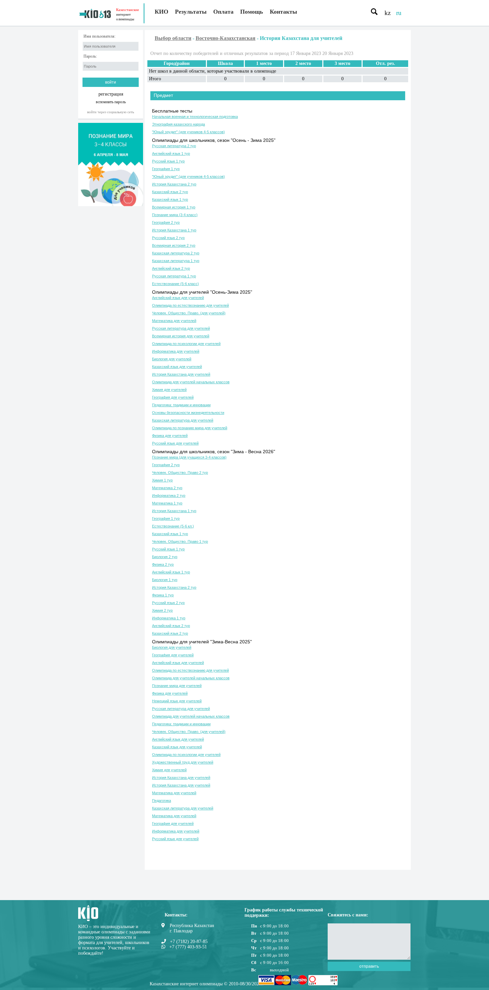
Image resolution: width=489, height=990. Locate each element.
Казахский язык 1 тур (170, 199)
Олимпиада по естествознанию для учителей (190, 305)
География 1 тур (166, 169)
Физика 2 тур (163, 564)
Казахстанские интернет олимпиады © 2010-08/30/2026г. (207, 983)
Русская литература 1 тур (174, 276)
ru (399, 12)
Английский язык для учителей (178, 298)
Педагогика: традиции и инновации (181, 405)
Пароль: (90, 56)
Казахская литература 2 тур (175, 253)
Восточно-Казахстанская (225, 38)
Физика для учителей (170, 436)
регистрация (110, 94)
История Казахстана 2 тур (174, 184)
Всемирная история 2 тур (173, 245)
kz (388, 12)
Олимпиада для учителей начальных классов (191, 382)
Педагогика (161, 801)
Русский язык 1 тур (168, 161)
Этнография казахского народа (178, 124)
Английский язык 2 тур (171, 268)
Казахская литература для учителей (182, 420)
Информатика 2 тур (168, 495)
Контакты (283, 11)
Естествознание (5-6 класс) (175, 284)
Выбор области (173, 38)
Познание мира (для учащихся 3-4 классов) (189, 457)
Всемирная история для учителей (180, 336)
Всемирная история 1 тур (173, 207)
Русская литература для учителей (181, 328)
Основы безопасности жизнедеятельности (188, 413)
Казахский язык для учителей (177, 367)
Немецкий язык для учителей (177, 701)
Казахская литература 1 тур (175, 261)
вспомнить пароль (111, 102)
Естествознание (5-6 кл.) (173, 526)
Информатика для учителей (175, 351)
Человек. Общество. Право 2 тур (180, 473)
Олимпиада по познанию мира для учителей (189, 428)
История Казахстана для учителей (181, 374)
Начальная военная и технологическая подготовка (195, 117)
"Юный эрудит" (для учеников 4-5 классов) (188, 132)
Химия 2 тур (162, 610)
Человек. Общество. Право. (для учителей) (189, 313)
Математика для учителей (174, 321)
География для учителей (173, 397)
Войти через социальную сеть (110, 112)
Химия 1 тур (162, 480)
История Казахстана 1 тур (174, 230)
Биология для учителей (171, 359)
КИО (161, 11)
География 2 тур (166, 222)
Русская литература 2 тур (174, 146)
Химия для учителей (169, 390)
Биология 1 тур (164, 580)
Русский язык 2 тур (168, 238)
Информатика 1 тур (168, 618)
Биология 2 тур (164, 557)
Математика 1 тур (167, 503)
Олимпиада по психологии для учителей (186, 344)
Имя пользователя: (99, 36)
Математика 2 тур (167, 488)
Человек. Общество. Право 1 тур (180, 541)
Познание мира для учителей (177, 686)
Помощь (251, 11)
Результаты (191, 11)
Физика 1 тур (163, 595)
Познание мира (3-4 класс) (175, 215)
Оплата (223, 11)
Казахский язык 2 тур (170, 192)
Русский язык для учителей (175, 443)
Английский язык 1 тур (171, 154)
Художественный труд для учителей (182, 762)
